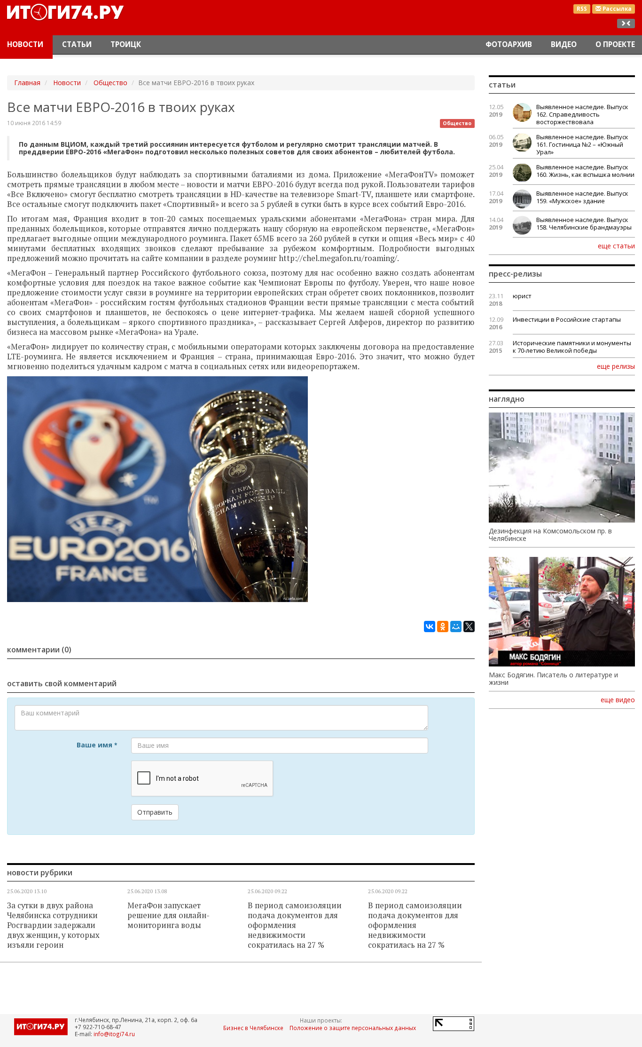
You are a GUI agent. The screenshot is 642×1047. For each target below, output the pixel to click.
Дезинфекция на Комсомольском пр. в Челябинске (550, 534)
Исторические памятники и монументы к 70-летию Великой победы (572, 347)
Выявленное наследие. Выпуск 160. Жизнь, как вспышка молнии (585, 171)
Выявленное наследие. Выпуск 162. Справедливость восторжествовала (582, 114)
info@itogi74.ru (114, 1034)
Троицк (125, 44)
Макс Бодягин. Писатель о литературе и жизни (553, 678)
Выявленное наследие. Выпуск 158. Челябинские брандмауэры (584, 223)
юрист (522, 296)
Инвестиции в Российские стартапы (567, 319)
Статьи (77, 44)
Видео (564, 44)
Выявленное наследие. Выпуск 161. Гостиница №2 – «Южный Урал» (582, 144)
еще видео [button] (618, 700)
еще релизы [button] (616, 366)
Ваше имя (97, 744)
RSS (582, 8)
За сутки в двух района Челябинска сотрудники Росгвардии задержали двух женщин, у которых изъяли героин (53, 925)
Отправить (154, 812)
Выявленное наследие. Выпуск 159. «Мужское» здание (582, 197)
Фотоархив (508, 44)
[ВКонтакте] (429, 626)
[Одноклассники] (442, 626)
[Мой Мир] (456, 626)
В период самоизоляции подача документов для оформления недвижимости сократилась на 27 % (295, 925)
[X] (469, 626)
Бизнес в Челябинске (253, 1027)
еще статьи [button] (616, 245)
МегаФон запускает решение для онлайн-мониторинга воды (168, 915)
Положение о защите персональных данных (353, 1027)
